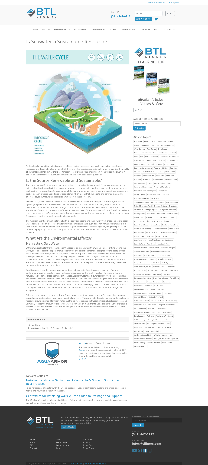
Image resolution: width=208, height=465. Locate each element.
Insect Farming (139, 342)
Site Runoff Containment (143, 285)
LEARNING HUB (129, 29)
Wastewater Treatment (164, 316)
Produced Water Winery (142, 229)
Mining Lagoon (139, 194)
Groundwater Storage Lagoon (145, 191)
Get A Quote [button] (143, 19)
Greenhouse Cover (159, 153)
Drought (153, 259)
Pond (136, 156)
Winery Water (139, 221)
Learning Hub (62, 445)
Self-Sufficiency (139, 320)
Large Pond (168, 293)
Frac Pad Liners (150, 327)
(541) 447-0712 (120, 16)
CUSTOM (112, 29)
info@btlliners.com (146, 443)
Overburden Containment (160, 251)
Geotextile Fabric (140, 305)
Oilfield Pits (150, 236)
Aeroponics (170, 267)
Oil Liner (165, 168)
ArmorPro (87, 442)
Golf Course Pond (151, 156)
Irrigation (161, 160)
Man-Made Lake (140, 183)
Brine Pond (170, 175)
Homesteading (153, 270)
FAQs (177, 3)
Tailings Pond (155, 225)
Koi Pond (137, 179)
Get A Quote (68, 427)
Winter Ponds (174, 229)
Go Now (82, 359)
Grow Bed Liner (139, 323)
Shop (58, 439)
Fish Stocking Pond (151, 255)
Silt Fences (152, 305)
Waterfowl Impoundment (163, 335)
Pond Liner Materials (141, 198)
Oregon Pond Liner (154, 282)
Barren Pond (159, 202)
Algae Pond (147, 179)
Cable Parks (155, 263)
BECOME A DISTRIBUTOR (156, 3)
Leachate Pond (139, 244)
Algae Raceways (152, 232)
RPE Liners (151, 308)
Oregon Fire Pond (157, 301)
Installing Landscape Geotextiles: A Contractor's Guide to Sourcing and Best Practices (74, 382)
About (32, 442)
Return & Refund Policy (95, 463)
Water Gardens (139, 149)
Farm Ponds (151, 149)
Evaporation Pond (153, 194)
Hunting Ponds (139, 282)
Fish (141, 156)
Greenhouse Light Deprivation (163, 145)
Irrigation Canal (139, 164)
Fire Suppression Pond (167, 172)
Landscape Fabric (140, 346)
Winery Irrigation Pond (165, 221)
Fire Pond (137, 175)
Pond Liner (138, 255)
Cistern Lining (139, 217)
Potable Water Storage (142, 274)
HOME (35, 29)
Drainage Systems (160, 206)
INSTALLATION (98, 29)
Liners (136, 145)
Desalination (162, 308)
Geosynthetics (172, 213)
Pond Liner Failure (153, 342)
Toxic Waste (173, 270)
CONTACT (170, 3)
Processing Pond (172, 202)
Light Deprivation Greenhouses (158, 323)
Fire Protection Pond (149, 172)
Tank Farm (150, 316)
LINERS (45, 29)
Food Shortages (140, 270)
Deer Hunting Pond (158, 289)
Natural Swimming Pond (143, 206)
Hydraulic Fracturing (154, 164)
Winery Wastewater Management (166, 339)
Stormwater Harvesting (142, 278)
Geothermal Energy (165, 327)
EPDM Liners (158, 285)
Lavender (166, 282)
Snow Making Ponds (160, 278)
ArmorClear (88, 445)
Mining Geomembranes (167, 210)
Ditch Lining (173, 206)
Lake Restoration (140, 240)
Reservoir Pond (158, 267)
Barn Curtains (167, 342)
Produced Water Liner (170, 225)
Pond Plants (174, 278)
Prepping (164, 270)
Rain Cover (151, 244)
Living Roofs (166, 312)
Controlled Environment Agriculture (147, 312)
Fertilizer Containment (168, 217)
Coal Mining (138, 331)
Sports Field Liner (140, 297)
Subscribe (139, 128)
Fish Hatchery (139, 232)
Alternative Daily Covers (142, 267)
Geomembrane (148, 175)
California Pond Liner (141, 251)
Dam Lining (138, 327)
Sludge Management (141, 263)
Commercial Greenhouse (143, 187)
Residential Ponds (140, 248)
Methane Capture (155, 293)
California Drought (168, 248)
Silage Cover (150, 221)
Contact (33, 448)
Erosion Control (151, 217)
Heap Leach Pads (163, 244)
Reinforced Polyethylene (143, 339)
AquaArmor (88, 439)
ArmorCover (88, 448)
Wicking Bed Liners (154, 320)
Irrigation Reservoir (165, 259)
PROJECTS (146, 29)
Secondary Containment (143, 168)
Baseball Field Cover (141, 225)
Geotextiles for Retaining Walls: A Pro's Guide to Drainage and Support (74, 396)
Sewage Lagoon (151, 210)
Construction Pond (160, 229)
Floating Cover (139, 213)
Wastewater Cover (140, 259)
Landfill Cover (151, 160)
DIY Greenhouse (140, 308)
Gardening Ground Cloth (143, 335)
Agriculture (138, 141)
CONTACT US (170, 29)
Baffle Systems (167, 263)
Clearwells (166, 274)
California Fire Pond (156, 297)
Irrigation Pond (172, 160)
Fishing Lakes (139, 236)
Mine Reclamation (166, 255)
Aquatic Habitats (162, 236)
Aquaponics (161, 141)
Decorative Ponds (140, 293)
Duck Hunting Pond (141, 289)
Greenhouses (162, 149)
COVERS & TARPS (61, 29)
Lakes (150, 183)
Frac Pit (137, 172)
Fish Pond (172, 153)
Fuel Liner (173, 168)
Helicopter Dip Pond (141, 301)
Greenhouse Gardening (142, 153)
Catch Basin (155, 198)
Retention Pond (171, 179)
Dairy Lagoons (139, 316)
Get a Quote (61, 442)
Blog (58, 448)
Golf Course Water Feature (169, 156)
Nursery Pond (158, 179)
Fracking (157, 168)
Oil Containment (170, 164)
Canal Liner (160, 175)
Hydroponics (145, 145)
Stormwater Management (143, 202)
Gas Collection (154, 248)
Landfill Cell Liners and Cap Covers (161, 240)
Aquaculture (138, 210)
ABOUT (157, 29)
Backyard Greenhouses (166, 305)
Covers (146, 141)
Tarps (153, 141)
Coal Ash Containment (168, 232)
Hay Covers (167, 320)
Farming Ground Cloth (153, 331)
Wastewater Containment (156, 213)
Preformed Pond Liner (162, 187)
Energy (170, 141)
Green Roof (157, 274)
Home (32, 439)
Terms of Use (76, 463)
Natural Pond (139, 160)
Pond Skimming (171, 301)
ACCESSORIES (80, 29)
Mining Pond (162, 191)
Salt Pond (165, 194)
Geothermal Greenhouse (163, 183)
